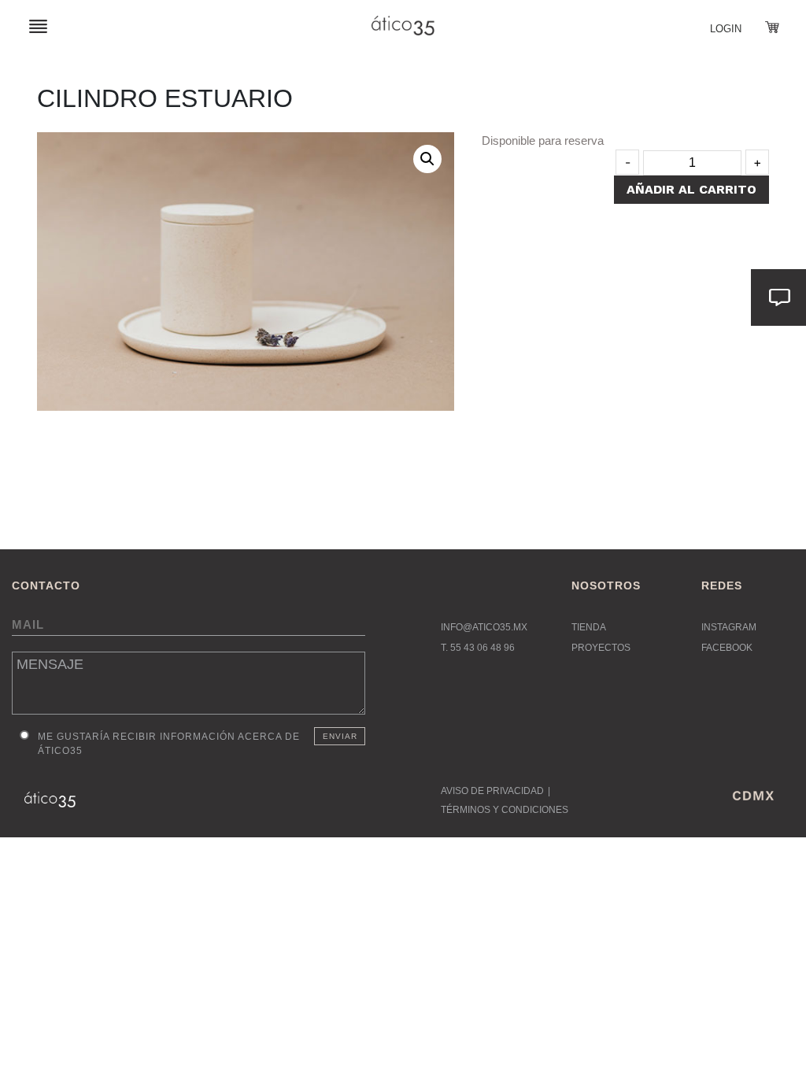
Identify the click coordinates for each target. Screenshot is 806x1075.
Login (725, 29)
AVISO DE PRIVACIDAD (492, 790)
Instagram (728, 627)
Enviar (340, 736)
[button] (427, 159)
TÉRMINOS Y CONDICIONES (504, 809)
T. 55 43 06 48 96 (478, 647)
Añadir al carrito (691, 189)
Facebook (726, 647)
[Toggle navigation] (38, 25)
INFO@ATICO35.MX (484, 627)
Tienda (588, 627)
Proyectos (600, 647)
